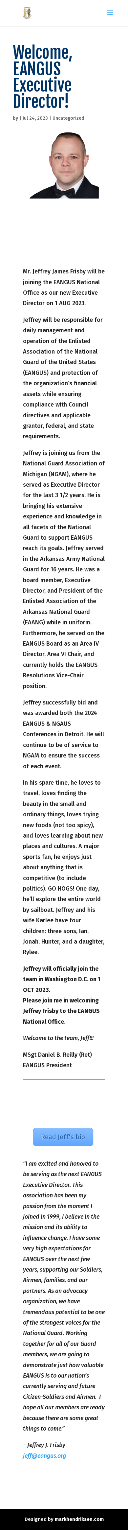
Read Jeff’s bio (63, 1137)
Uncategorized (68, 118)
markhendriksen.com (79, 1519)
